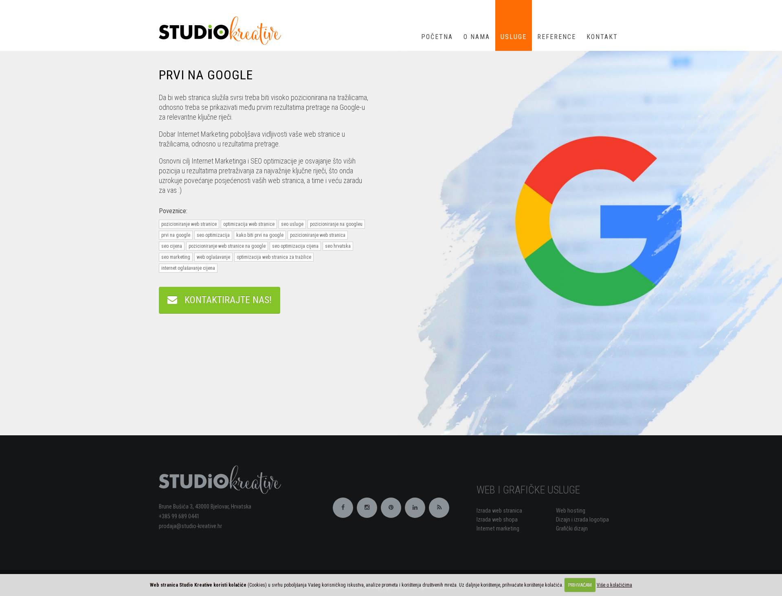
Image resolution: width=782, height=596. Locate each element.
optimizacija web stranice (249, 224)
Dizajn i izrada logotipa (582, 519)
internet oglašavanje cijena (188, 268)
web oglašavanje (213, 257)
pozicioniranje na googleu (336, 224)
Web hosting (570, 510)
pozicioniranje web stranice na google (227, 246)
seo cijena (171, 246)
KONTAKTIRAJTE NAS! (224, 300)
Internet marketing (498, 528)
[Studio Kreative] (223, 30)
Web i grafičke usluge (528, 490)
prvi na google (175, 235)
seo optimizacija (213, 235)
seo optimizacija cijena (295, 246)
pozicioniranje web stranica (317, 235)
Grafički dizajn (572, 528)
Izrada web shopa (497, 519)
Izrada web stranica (499, 510)
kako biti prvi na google (259, 235)
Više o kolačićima (614, 585)
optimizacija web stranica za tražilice (274, 257)
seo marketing (175, 257)
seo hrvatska (338, 246)
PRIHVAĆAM (580, 585)
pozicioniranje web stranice (189, 224)
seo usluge (292, 224)
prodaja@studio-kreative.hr (190, 526)
